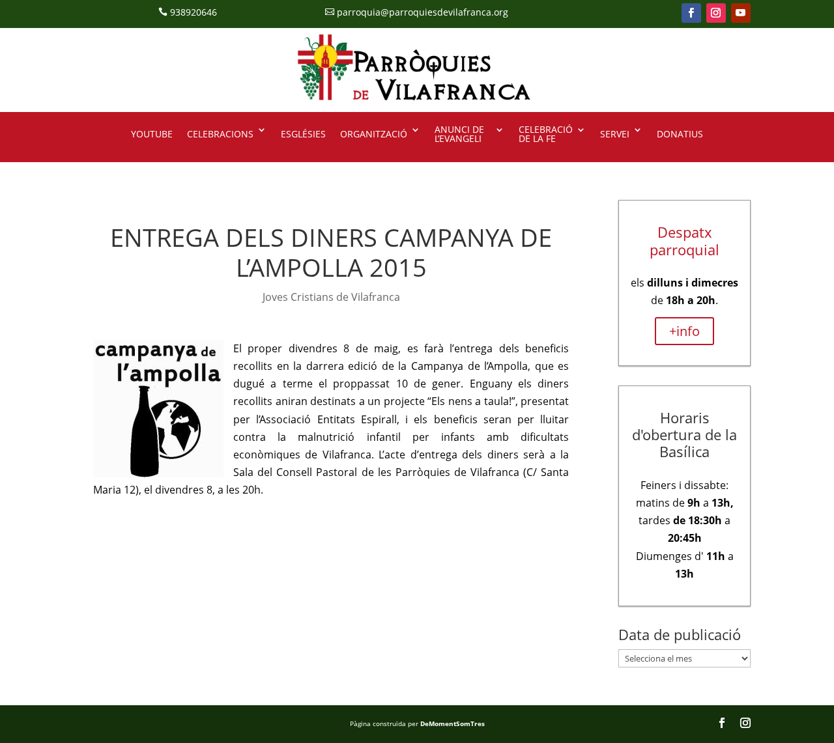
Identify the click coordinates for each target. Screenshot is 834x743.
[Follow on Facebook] (691, 13)
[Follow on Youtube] (741, 13)
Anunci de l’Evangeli (459, 135)
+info (684, 331)
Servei (614, 134)
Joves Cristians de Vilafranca (331, 297)
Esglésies (303, 134)
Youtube (152, 134)
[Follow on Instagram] (716, 13)
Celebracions (220, 134)
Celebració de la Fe (546, 135)
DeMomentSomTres (452, 723)
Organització (373, 134)
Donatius (680, 134)
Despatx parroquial (684, 240)
